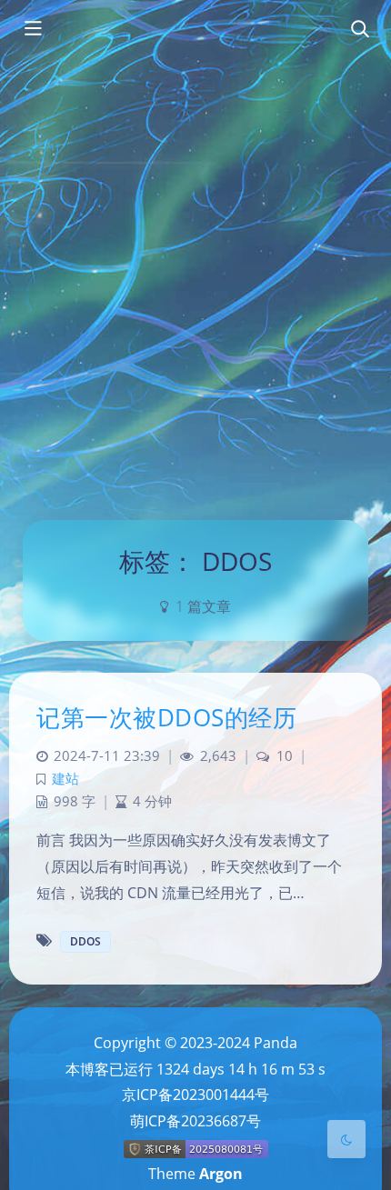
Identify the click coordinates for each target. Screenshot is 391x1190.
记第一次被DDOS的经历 (166, 717)
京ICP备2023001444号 (195, 1095)
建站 (65, 778)
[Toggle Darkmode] (346, 1139)
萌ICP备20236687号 (195, 1121)
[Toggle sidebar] (32, 30)
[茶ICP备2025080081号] (195, 1148)
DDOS (85, 941)
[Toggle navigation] (359, 30)
